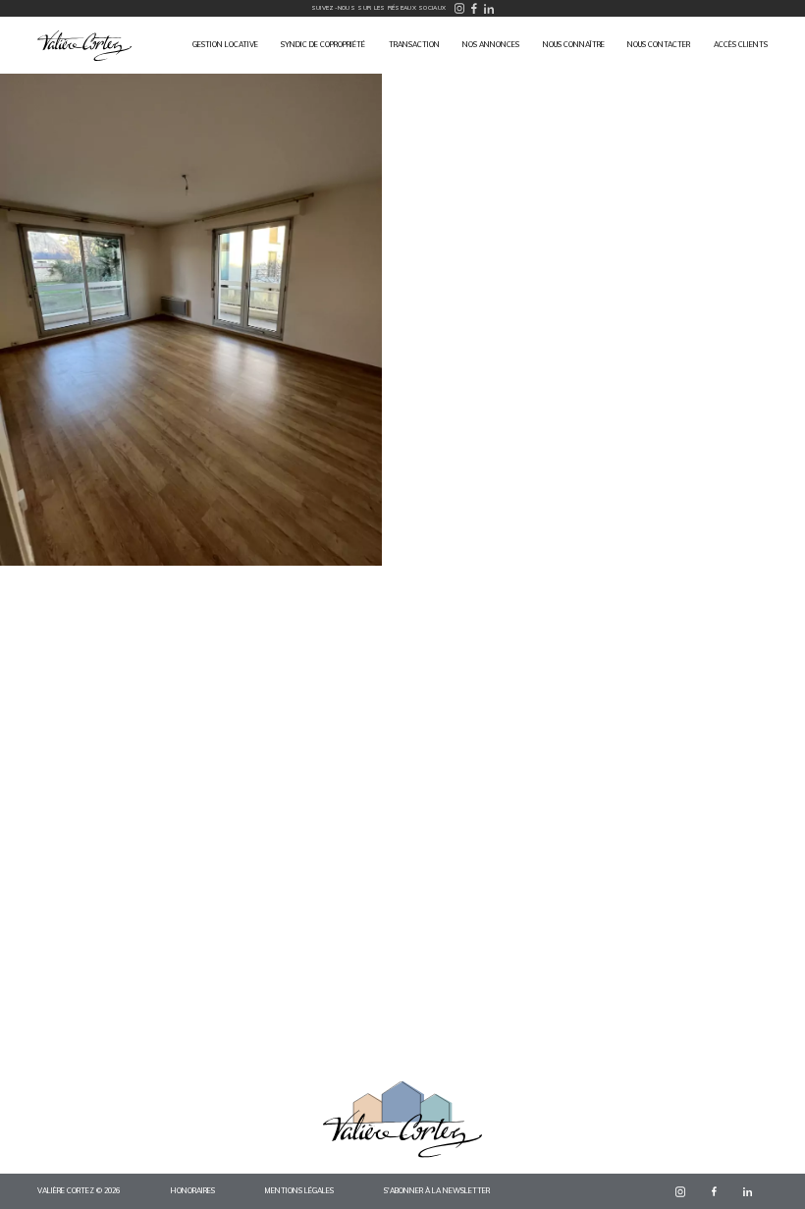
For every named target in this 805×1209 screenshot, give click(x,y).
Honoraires (193, 1190)
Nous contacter (658, 44)
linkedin (748, 1191)
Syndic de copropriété (323, 44)
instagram (680, 1191)
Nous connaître (574, 44)
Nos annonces (490, 44)
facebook (714, 1191)
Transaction (414, 44)
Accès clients (741, 44)
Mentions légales (299, 1190)
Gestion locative (225, 44)
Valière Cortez (85, 45)
